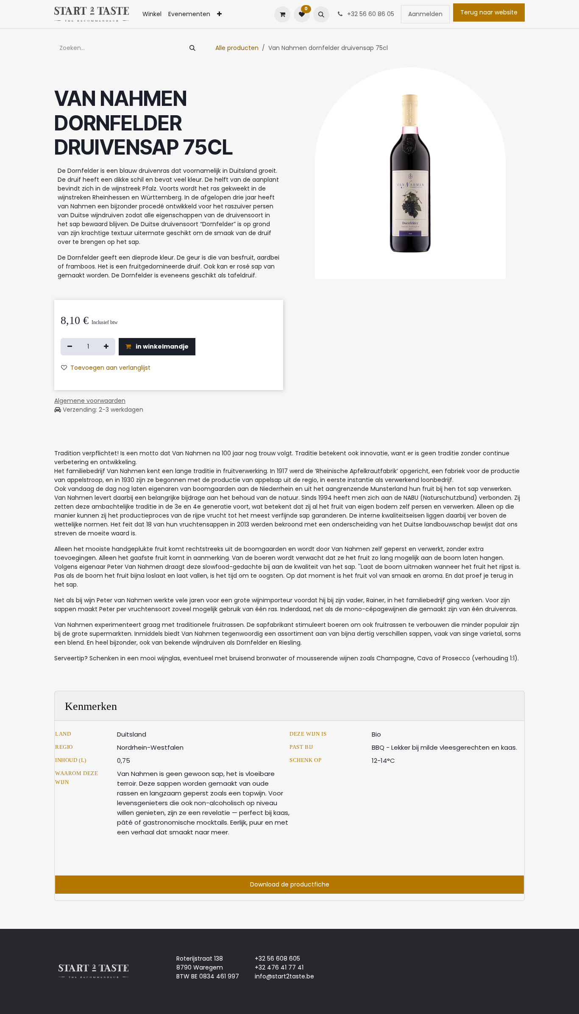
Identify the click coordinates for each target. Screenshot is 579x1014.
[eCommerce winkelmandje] (282, 14)
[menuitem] (152, 14)
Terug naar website (489, 12)
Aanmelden (425, 14)
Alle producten (237, 48)
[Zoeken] (192, 48)
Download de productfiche (289, 884)
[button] (321, 14)
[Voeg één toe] (106, 346)
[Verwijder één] (70, 346)
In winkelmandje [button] (161, 346)
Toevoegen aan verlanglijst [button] (110, 367)
